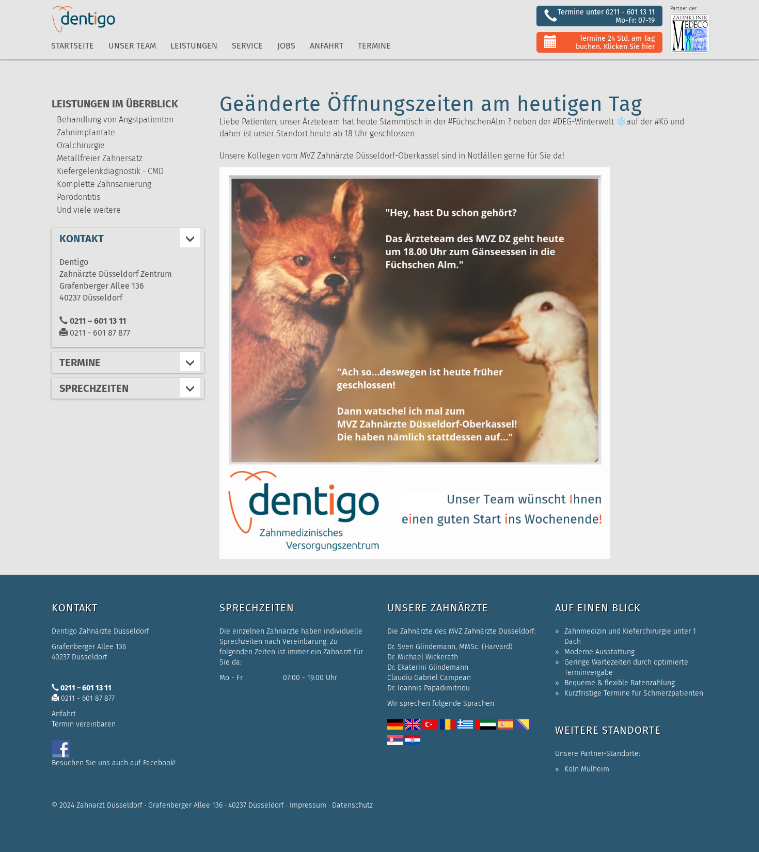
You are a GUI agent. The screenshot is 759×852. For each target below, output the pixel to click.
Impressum (308, 805)
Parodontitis (78, 197)
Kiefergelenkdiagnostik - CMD (110, 171)
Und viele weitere (89, 210)
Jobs (286, 46)
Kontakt (81, 238)
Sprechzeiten (94, 388)
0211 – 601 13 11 (97, 321)
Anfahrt (326, 46)
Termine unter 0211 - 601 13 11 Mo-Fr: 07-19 (606, 16)
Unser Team (132, 46)
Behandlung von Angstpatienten (115, 119)
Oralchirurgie (81, 145)
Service (247, 46)
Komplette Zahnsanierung (104, 184)
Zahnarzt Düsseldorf (109, 805)
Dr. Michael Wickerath (422, 657)
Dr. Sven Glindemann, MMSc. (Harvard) (450, 646)
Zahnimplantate (86, 132)
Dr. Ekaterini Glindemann (427, 667)
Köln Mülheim (586, 769)
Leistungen (193, 46)
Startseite (72, 46)
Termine (80, 362)
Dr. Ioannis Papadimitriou (428, 688)
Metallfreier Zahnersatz (100, 158)
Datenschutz (352, 805)
